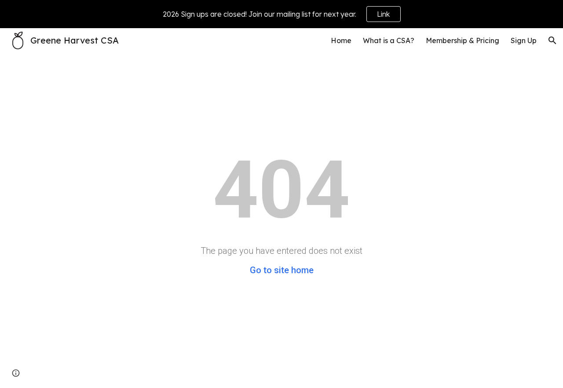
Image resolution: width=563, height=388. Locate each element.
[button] (552, 40)
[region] (281, 14)
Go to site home (282, 270)
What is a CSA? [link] (388, 40)
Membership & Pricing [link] (462, 40)
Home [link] (341, 40)
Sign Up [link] (524, 40)
